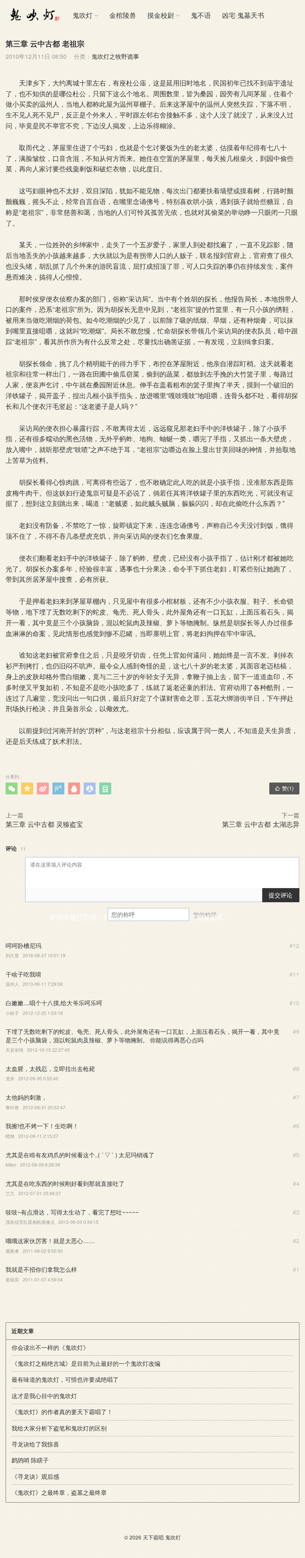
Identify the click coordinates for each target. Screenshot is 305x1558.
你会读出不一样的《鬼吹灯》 (50, 1347)
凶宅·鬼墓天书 (243, 15)
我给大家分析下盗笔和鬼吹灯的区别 (59, 1428)
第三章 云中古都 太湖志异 (260, 824)
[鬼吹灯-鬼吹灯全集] (33, 14)
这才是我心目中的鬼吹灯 (44, 1395)
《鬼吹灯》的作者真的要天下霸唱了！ (62, 1411)
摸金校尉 (160, 15)
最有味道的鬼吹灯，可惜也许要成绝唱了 (65, 1379)
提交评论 (280, 895)
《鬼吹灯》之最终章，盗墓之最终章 (59, 1492)
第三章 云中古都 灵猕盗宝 (44, 824)
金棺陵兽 (122, 15)
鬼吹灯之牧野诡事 (115, 56)
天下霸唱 (153, 1537)
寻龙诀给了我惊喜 (35, 1444)
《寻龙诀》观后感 (35, 1476)
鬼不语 (201, 15)
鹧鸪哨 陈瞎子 (30, 1460)
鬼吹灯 (83, 15)
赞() (284, 788)
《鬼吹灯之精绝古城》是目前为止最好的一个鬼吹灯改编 (86, 1363)
